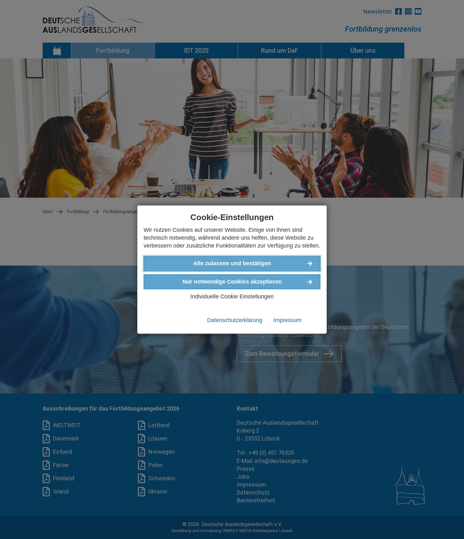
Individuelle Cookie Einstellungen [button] (232, 296)
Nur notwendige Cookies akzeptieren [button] (232, 281)
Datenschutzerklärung (234, 320)
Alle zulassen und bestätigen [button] (232, 263)
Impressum (287, 320)
